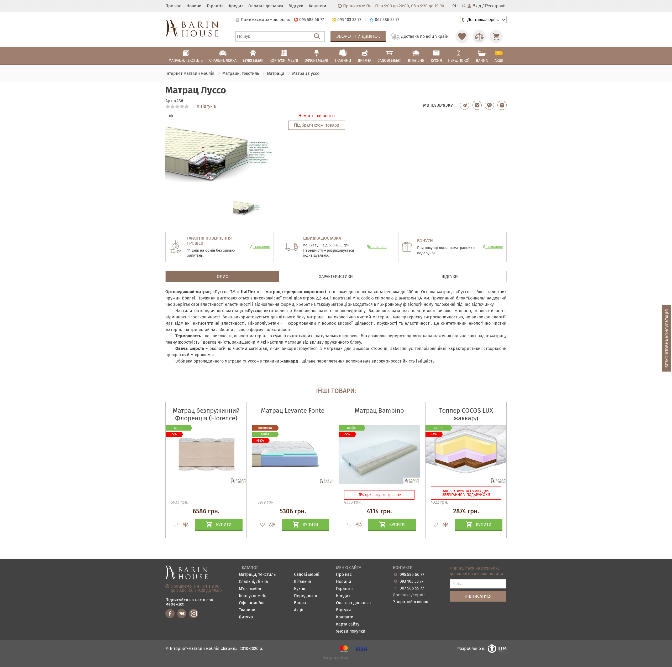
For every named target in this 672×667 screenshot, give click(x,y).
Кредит (236, 6)
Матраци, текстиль (257, 574)
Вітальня (302, 582)
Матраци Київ (336, 658)
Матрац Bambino (379, 410)
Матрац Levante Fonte (292, 410)
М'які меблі (250, 589)
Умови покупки (350, 631)
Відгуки (295, 6)
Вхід (476, 6)
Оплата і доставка (265, 6)
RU (455, 6)
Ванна (300, 603)
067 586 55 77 (412, 588)
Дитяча (246, 617)
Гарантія (215, 6)
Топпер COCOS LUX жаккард (466, 414)
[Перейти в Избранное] (462, 36)
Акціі (298, 610)
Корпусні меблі (254, 596)
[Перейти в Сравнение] (479, 36)
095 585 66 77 (412, 574)
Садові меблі (306, 574)
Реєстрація (496, 6)
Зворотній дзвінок (358, 36)
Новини (194, 6)
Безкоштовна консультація (666, 338)
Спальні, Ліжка (253, 582)
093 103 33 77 (411, 581)
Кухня (299, 589)
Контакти (317, 6)
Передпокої (305, 596)
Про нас (173, 6)
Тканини (247, 610)
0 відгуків (206, 106)
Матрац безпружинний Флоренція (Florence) (206, 414)
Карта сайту (347, 624)
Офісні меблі (252, 603)
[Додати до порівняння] (183, 525)
